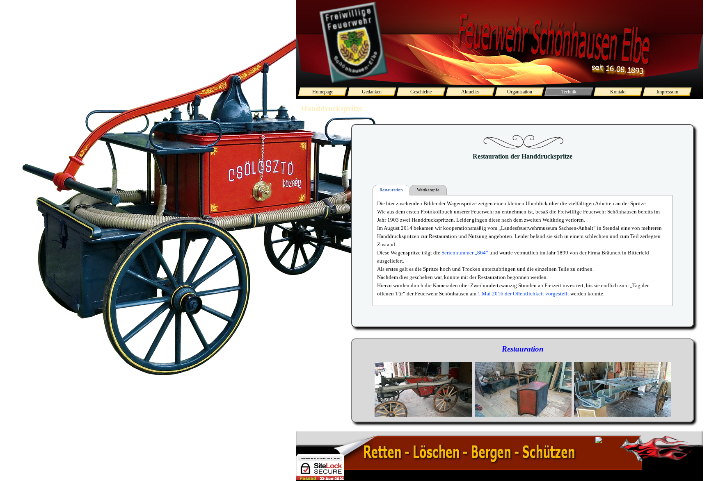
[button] (423, 389)
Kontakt (618, 92)
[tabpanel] (522, 380)
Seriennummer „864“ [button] (464, 253)
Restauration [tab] (391, 190)
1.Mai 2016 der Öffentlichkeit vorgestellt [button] (523, 293)
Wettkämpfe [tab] (428, 190)
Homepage (322, 92)
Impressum (667, 92)
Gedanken (372, 92)
